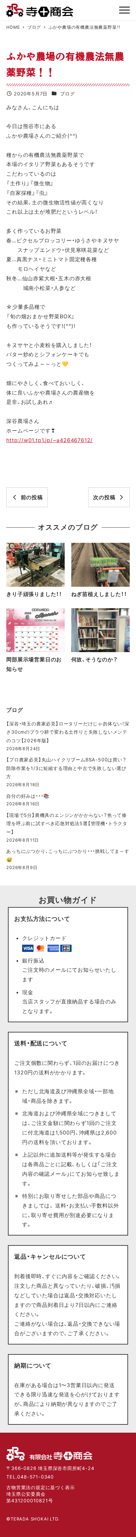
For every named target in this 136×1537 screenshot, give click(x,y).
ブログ (67, 93)
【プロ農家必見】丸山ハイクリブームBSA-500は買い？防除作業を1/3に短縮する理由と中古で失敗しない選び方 (66, 768)
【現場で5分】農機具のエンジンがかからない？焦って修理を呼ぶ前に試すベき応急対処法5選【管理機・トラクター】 (66, 823)
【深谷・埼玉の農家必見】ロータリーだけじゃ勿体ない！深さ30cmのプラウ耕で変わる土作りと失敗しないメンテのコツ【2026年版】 (67, 732)
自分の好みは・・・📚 (28, 796)
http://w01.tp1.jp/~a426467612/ (49, 440)
